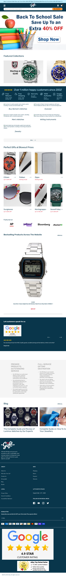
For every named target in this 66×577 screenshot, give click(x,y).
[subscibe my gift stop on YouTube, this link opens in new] (39, 504)
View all (59, 403)
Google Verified (59, 95)
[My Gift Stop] (8, 441)
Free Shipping (21, 95)
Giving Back (4, 479)
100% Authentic (47, 95)
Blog (2, 481)
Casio (33, 302)
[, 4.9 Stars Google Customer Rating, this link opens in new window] (28, 544)
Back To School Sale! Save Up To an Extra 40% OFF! (17, 1)
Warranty (34, 94)
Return (34, 473)
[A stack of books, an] (33, 31)
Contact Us (3, 476)
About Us (3, 471)
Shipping (35, 471)
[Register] (62, 518)
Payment (35, 476)
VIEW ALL (59, 235)
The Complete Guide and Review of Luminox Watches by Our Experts (19, 430)
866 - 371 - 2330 (41, 493)
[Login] (58, 6)
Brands (2, 484)
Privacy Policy (4, 493)
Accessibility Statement (6, 498)
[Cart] (61, 5)
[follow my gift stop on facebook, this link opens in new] (34, 504)
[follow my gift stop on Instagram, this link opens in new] (43, 504)
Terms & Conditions (5, 496)
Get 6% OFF (15, 514)
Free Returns (8, 95)
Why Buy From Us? (5, 473)
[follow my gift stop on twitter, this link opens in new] (48, 504)
